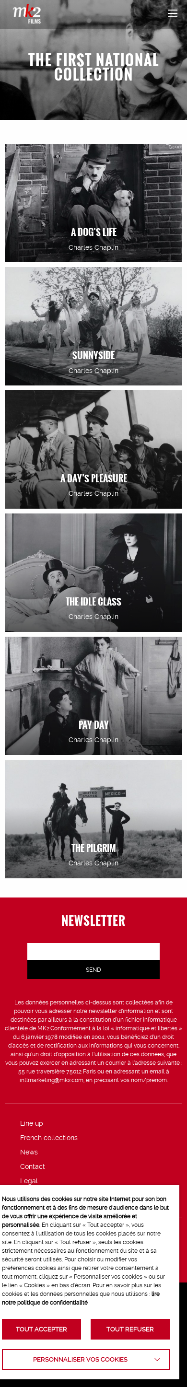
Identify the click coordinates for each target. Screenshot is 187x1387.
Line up (31, 1123)
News (29, 1152)
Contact (32, 1166)
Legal (29, 1181)
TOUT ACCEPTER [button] (41, 1329)
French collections (49, 1138)
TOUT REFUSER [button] (130, 1329)
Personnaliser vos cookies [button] (80, 1359)
